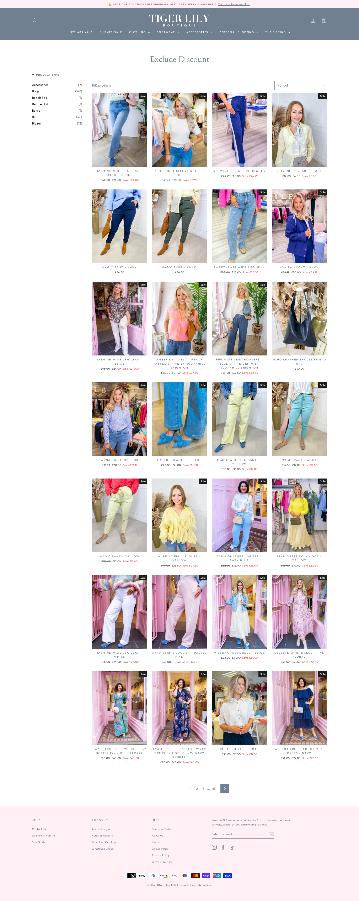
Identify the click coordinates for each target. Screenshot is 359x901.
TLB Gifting (276, 32)
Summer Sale (111, 32)
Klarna (156, 842)
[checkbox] (57, 84)
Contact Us (39, 829)
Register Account (102, 835)
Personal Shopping (237, 32)
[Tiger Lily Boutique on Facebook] (223, 847)
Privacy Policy (161, 855)
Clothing (138, 32)
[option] (179, 4)
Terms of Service (162, 861)
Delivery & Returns (43, 835)
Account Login (101, 829)
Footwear (166, 32)
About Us (157, 835)
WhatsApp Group (102, 848)
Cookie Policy (160, 848)
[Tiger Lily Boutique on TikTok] (231, 847)
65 (214, 789)
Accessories (197, 32)
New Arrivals (81, 32)
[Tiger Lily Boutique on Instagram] (214, 847)
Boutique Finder (162, 829)
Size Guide (38, 842)
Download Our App (104, 842)
